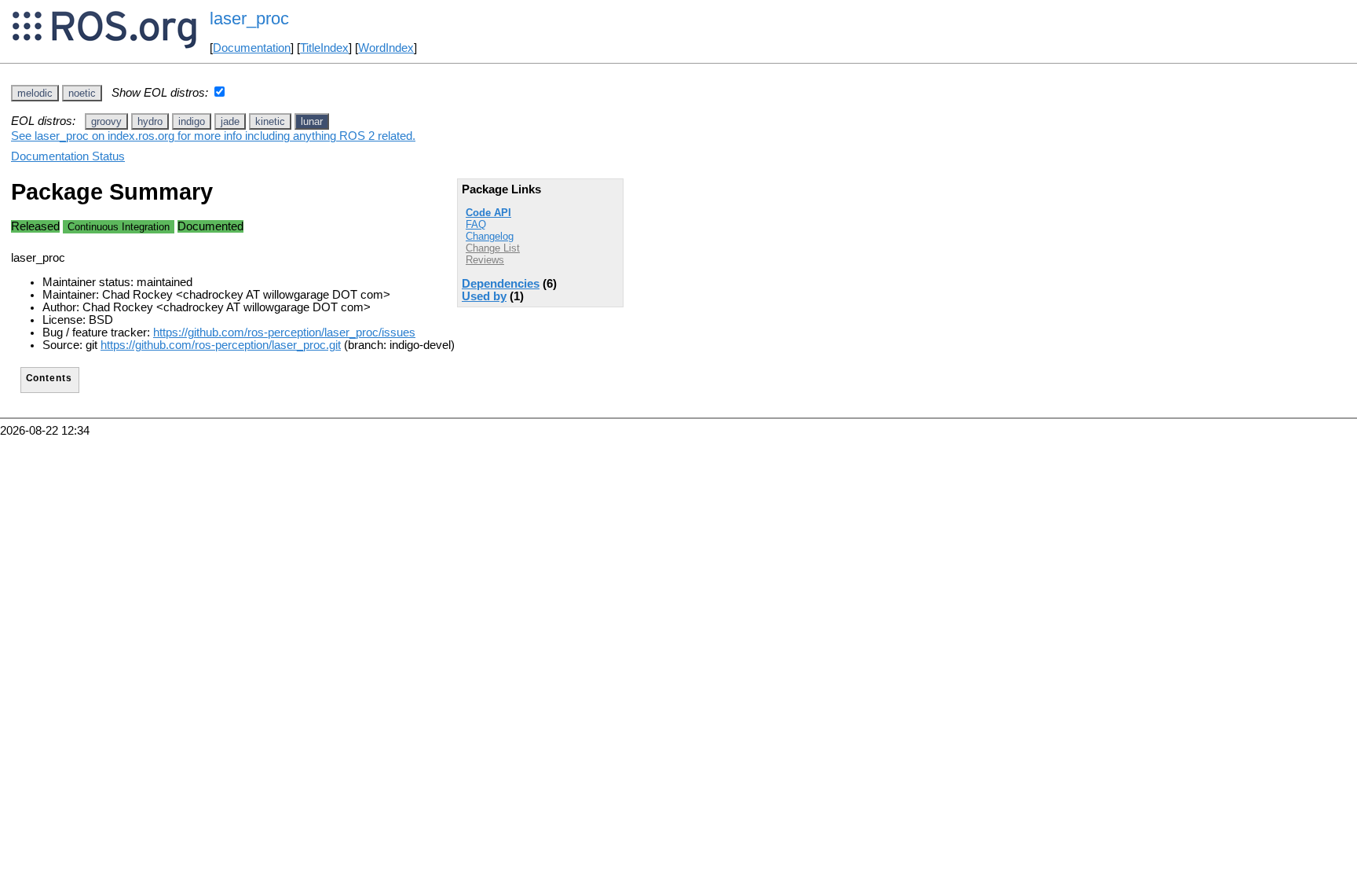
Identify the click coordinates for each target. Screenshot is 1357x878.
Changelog (490, 236)
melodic (35, 93)
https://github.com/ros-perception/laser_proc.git (221, 345)
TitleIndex (324, 48)
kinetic (270, 121)
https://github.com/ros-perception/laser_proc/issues (284, 332)
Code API (488, 213)
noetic (82, 93)
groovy (106, 121)
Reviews (485, 260)
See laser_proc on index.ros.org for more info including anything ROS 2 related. (213, 136)
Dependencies (501, 283)
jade (230, 121)
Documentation (252, 48)
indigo (191, 121)
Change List (493, 248)
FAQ (476, 224)
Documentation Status (68, 156)
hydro (150, 121)
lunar (312, 121)
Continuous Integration (119, 227)
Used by (484, 296)
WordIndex (386, 48)
